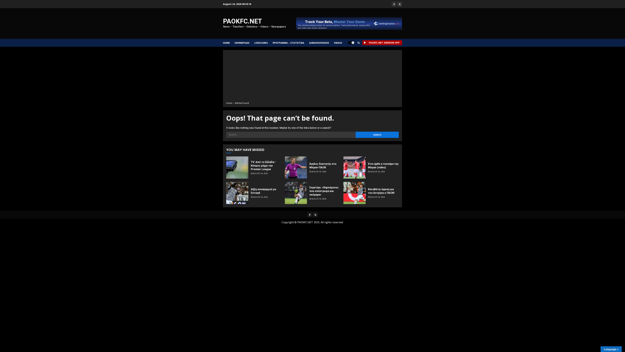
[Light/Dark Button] (351, 42)
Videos (338, 42)
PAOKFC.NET (242, 21)
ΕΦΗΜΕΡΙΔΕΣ (242, 42)
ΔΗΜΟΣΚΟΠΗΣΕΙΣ (319, 42)
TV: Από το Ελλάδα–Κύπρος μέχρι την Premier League (263, 166)
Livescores (261, 42)
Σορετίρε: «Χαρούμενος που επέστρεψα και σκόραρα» (324, 191)
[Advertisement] (312, 77)
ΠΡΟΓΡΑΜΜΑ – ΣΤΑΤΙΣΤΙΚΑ (288, 42)
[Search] (359, 43)
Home (226, 42)
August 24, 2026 (260, 173)
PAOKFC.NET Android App (384, 42)
